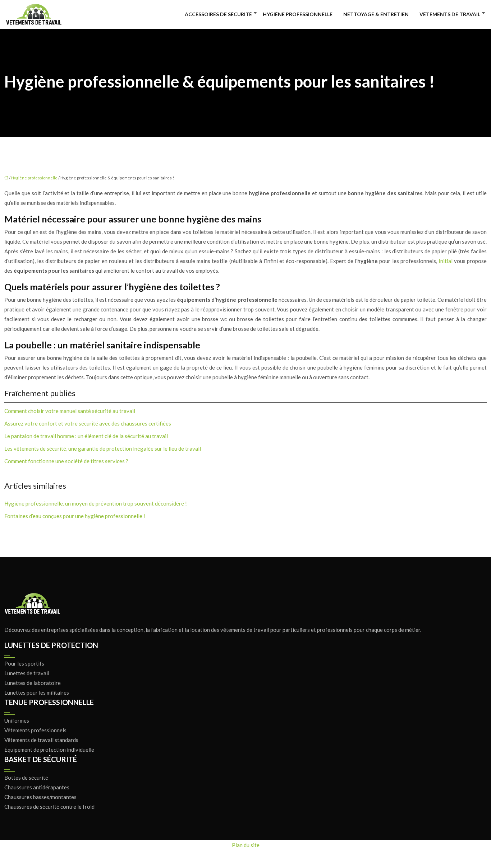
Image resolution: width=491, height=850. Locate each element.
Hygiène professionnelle (297, 14)
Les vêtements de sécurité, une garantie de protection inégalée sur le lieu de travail (102, 448)
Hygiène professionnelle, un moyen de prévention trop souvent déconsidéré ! (95, 503)
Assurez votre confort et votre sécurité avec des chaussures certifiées (87, 423)
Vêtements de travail (449, 14)
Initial (446, 261)
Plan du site (246, 845)
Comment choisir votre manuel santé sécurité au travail (69, 411)
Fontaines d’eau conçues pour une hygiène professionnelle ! (74, 516)
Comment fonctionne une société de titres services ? (66, 461)
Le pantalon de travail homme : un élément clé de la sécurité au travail (86, 436)
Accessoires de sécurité (218, 14)
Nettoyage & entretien (376, 14)
